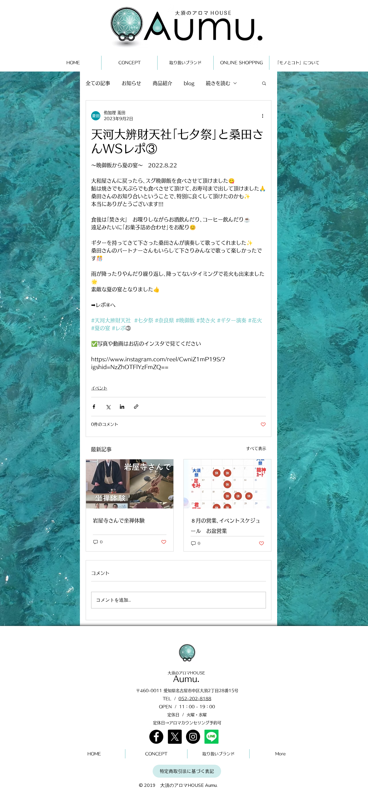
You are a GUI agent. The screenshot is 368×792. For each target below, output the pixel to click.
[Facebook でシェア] (94, 406)
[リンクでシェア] (136, 406)
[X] (175, 737)
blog (189, 83)
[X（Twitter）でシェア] (108, 406)
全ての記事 (98, 83)
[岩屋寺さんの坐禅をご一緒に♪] (129, 483)
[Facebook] (156, 737)
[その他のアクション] (262, 115)
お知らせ (131, 83)
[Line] (211, 737)
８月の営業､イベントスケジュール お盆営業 (225, 525)
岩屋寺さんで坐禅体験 (119, 520)
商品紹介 (162, 83)
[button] (264, 83)
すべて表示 (256, 448)
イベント (99, 388)
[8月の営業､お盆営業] (227, 483)
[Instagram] (193, 737)
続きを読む (218, 83)
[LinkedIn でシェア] (122, 406)
